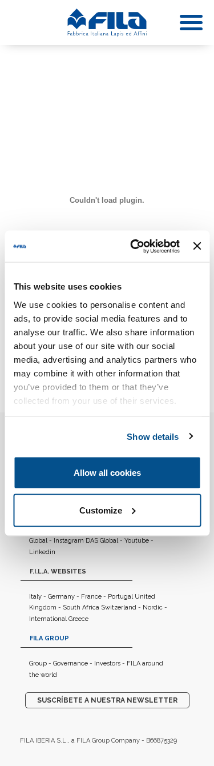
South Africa (81, 607)
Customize (100, 510)
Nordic (153, 607)
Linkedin (42, 552)
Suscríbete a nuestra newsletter (107, 700)
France (91, 596)
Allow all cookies (107, 473)
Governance (70, 663)
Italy (35, 596)
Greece (78, 619)
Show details (153, 436)
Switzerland (118, 607)
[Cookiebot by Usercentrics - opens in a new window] (134, 246)
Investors (107, 663)
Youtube (136, 540)
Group (38, 663)
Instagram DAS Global (86, 540)
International (48, 619)
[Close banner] (197, 246)
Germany (61, 596)
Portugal (120, 596)
